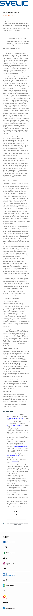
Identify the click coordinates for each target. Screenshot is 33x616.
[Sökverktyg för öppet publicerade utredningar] (14, 3)
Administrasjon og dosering (17, 523)
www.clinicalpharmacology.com (15, 418)
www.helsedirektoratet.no (20, 446)
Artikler (26, 523)
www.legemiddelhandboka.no (14, 425)
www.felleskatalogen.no (13, 455)
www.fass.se (15, 461)
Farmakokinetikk (17, 524)
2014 (8, 523)
